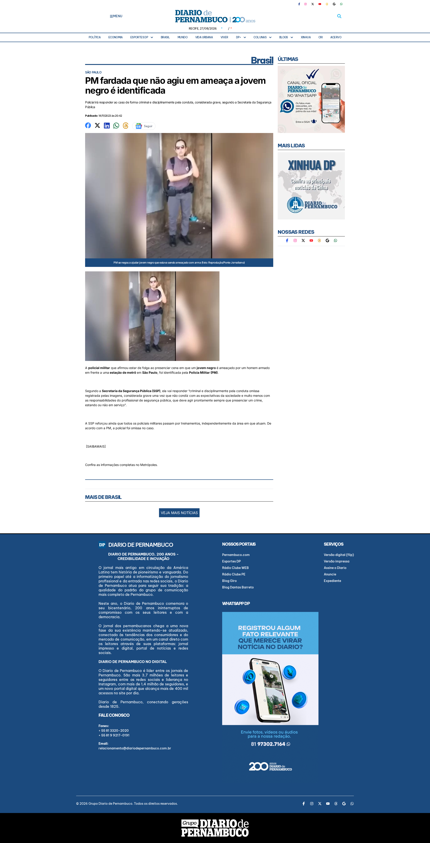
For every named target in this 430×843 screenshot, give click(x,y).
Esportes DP (139, 37)
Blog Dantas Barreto (238, 587)
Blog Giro (229, 581)
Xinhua (306, 37)
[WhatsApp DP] (341, 4)
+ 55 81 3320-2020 (114, 731)
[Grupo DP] (215, 828)
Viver (224, 37)
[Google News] (334, 4)
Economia (115, 37)
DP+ (238, 37)
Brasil (165, 37)
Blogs (283, 37)
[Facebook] (301, 4)
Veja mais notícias (179, 513)
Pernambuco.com (236, 555)
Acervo (335, 37)
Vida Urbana (204, 37)
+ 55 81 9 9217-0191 (114, 735)
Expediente (332, 581)
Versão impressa (336, 561)
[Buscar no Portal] (339, 16)
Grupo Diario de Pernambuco (110, 804)
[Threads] (327, 4)
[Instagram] (305, 4)
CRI (320, 37)
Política (95, 37)
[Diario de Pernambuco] (215, 16)
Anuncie (330, 574)
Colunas (260, 37)
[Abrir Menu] (111, 16)
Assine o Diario (335, 568)
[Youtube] (319, 4)
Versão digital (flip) (339, 555)
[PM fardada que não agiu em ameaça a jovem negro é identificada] (88, 125)
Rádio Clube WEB (235, 568)
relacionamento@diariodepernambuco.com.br (135, 748)
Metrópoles (148, 465)
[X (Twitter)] (312, 4)
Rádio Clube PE (233, 574)
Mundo (182, 37)
